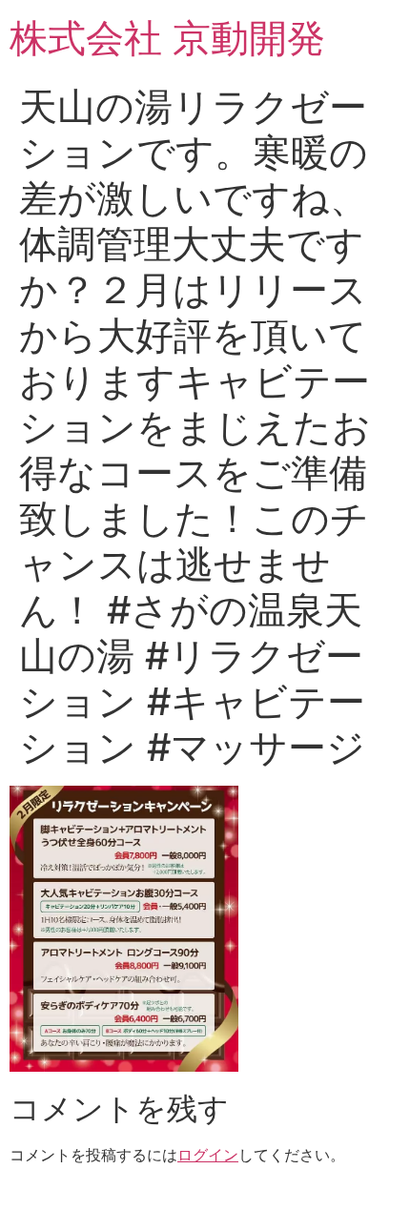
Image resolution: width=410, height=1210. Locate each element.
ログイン (207, 1154)
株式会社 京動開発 (167, 37)
